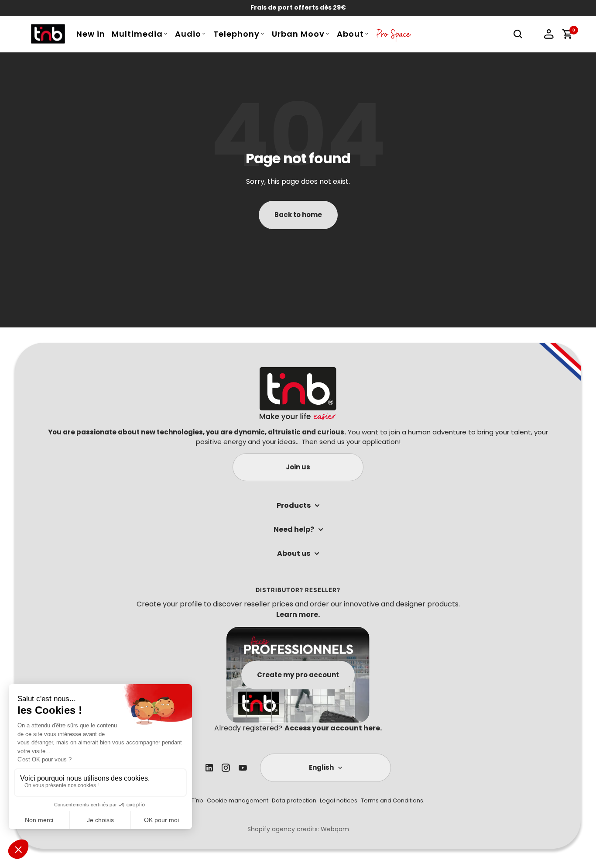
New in (90, 33)
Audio (188, 33)
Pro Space (393, 36)
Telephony (236, 33)
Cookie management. (238, 800)
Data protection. (295, 800)
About (350, 33)
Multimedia (137, 33)
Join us (298, 467)
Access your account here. (333, 728)
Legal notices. (339, 800)
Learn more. (298, 614)
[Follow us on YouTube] (243, 768)
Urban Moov (298, 33)
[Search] (518, 34)
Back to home (298, 214)
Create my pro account (298, 674)
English (321, 767)
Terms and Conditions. (393, 800)
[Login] (549, 34)
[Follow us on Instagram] (226, 768)
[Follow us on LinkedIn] (209, 767)
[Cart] (567, 34)
